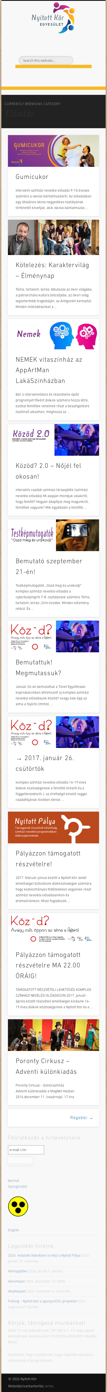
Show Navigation (85, 49)
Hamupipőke (17, 1271)
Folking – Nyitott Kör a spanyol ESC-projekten (42, 1301)
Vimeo (64, 44)
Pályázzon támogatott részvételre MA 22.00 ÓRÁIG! (48, 966)
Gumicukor (32, 177)
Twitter (52, 44)
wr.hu (49, 1386)
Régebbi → (82, 1118)
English (13, 1230)
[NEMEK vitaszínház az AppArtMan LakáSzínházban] (53, 334)
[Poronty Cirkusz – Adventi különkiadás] (53, 1035)
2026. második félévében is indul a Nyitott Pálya (44, 1255)
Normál (13, 1181)
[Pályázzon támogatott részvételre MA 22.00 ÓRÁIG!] (53, 929)
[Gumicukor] (53, 151)
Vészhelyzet (17, 1291)
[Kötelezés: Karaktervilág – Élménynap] (53, 237)
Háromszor (16, 1281)
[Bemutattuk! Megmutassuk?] (53, 636)
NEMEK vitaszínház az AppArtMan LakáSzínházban (49, 371)
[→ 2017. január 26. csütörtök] (53, 732)
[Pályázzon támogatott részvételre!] (53, 827)
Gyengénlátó (17, 1187)
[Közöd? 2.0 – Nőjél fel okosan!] (53, 440)
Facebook (41, 44)
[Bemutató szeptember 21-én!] (53, 535)
